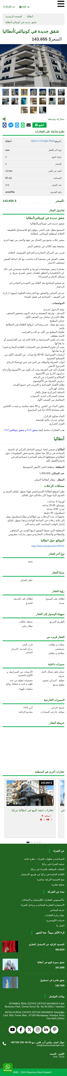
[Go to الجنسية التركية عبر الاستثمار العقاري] (10, 946)
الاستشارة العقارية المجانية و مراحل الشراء (42, 905)
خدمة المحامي (57, 910)
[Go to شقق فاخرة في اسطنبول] (10, 982)
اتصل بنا (60, 925)
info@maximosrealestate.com (50, 1045)
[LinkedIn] (46, 1030)
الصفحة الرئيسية (13, 16)
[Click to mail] (28, 125)
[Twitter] (29, 1030)
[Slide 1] (28, 842)
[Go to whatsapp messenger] (23, 125)
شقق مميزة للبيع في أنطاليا (50, 962)
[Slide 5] (40, 842)
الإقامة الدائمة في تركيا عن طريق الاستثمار (42, 874)
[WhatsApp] (7, 1068)
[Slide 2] (31, 842)
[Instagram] (38, 1030)
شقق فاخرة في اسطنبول (52, 980)
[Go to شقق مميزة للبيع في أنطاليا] (10, 964)
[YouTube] (12, 1030)
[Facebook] (21, 1030)
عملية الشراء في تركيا (53, 864)
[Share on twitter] (17, 125)
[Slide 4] (37, 842)
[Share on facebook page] (10, 125)
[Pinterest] (54, 1030)
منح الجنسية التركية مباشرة (50, 879)
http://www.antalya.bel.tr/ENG (47, 546)
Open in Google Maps (43, 140)
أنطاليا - (31, 16)
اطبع (41, 125)
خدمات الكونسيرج (55, 920)
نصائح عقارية (58, 884)
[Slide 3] (34, 842)
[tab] (5, 92)
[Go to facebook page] (5, 125)
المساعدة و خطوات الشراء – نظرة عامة (44, 859)
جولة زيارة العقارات (54, 915)
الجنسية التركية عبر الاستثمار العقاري (46, 944)
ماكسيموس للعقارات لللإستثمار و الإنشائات (42, 899)
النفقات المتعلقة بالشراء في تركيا (47, 869)
